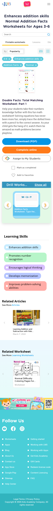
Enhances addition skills (23, 247)
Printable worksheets (15, 42)
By (5, 51)
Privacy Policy (33, 499)
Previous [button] (8, 205)
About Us (9, 455)
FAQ (33, 478)
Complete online (26, 150)
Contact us (10, 461)
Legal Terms (19, 499)
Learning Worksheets (23, 355)
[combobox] (15, 51)
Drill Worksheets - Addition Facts (21, 185)
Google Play (10, 472)
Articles (16, 305)
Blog (7, 450)
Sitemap (9, 478)
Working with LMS (39, 444)
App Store (9, 467)
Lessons (36, 42)
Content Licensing (39, 472)
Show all (40, 184)
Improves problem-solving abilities (25, 286)
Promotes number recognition (20, 257)
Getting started (37, 439)
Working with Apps (39, 450)
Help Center (10, 483)
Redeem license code (41, 467)
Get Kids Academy (39, 455)
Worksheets (10, 439)
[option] (26, 204)
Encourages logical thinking (25, 267)
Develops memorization (23, 276)
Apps (7, 444)
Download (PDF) (26, 141)
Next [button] (45, 205)
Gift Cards (35, 461)
